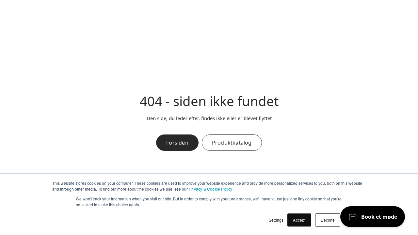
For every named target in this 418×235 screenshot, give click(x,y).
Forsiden (177, 142)
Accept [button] (299, 220)
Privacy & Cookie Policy (211, 189)
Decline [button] (328, 220)
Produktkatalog (232, 142)
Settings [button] (276, 220)
